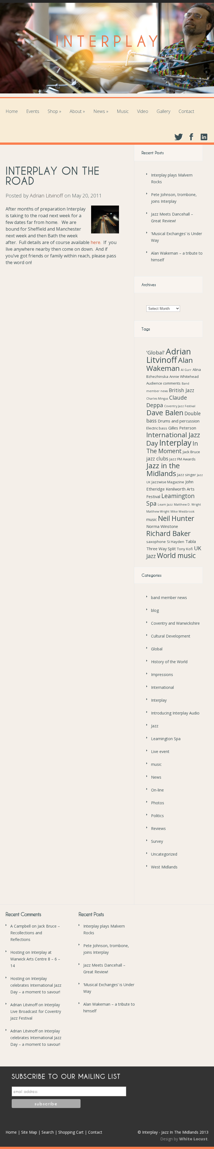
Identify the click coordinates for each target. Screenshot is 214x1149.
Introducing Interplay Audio (175, 713)
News (100, 111)
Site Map (29, 1132)
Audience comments (163, 383)
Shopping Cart (71, 1132)
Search (48, 1132)
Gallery (163, 111)
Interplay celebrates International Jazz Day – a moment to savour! (35, 985)
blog (155, 610)
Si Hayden (175, 541)
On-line (157, 790)
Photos (157, 802)
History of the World (169, 661)
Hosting (17, 952)
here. (96, 242)
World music (176, 555)
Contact (186, 111)
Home (12, 111)
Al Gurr (186, 370)
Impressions (162, 674)
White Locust (193, 1138)
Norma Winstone (162, 526)
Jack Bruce (191, 451)
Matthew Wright (157, 511)
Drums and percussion (179, 421)
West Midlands (164, 867)
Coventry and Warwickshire (175, 623)
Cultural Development (170, 636)
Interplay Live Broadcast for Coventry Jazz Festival (35, 1011)
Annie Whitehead (184, 376)
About (77, 111)
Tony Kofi (185, 548)
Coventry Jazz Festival (179, 406)
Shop (54, 111)
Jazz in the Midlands (163, 469)
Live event (160, 751)
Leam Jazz (165, 504)
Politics (157, 815)
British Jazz (181, 390)
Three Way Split (161, 548)
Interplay (175, 442)
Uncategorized (164, 854)
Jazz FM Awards (182, 459)
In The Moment (172, 447)
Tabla (190, 541)
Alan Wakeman (169, 364)
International (162, 687)
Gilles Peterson (182, 428)
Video (142, 111)
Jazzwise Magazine (168, 481)
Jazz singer (186, 474)
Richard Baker (168, 533)
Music (123, 111)
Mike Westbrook (182, 511)
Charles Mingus (157, 398)
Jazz (154, 725)
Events (32, 111)
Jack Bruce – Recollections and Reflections (35, 932)
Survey (157, 841)
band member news (169, 597)
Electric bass (156, 428)
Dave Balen (164, 412)
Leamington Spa (170, 499)
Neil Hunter (176, 518)
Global (156, 648)
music (151, 519)
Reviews (158, 828)
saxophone (156, 541)
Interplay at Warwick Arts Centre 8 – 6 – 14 (35, 959)
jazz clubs (157, 458)
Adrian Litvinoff (46, 195)
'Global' (155, 352)
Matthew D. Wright (187, 504)
